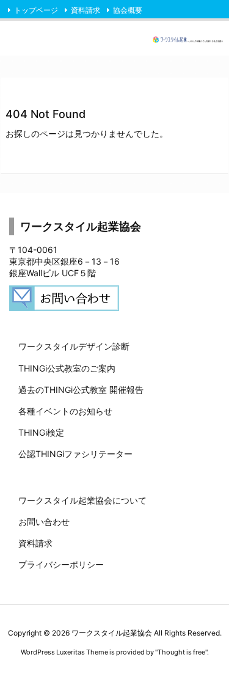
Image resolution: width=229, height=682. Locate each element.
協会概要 (127, 10)
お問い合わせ (44, 521)
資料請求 (85, 10)
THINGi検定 (41, 432)
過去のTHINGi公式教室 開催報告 (81, 389)
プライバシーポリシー (61, 564)
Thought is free (181, 652)
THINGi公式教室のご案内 (66, 368)
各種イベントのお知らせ (65, 411)
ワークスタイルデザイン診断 (73, 346)
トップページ (36, 10)
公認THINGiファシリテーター (75, 454)
